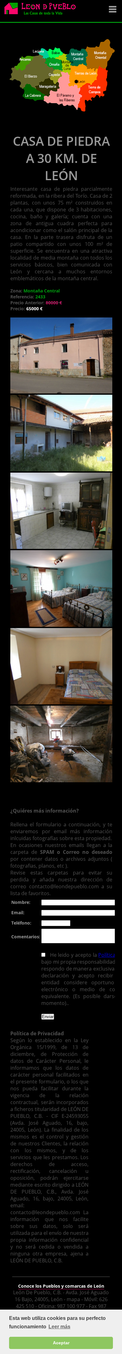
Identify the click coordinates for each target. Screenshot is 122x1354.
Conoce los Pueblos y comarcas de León (61, 1286)
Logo (42, 11)
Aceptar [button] (61, 1342)
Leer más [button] (59, 1326)
